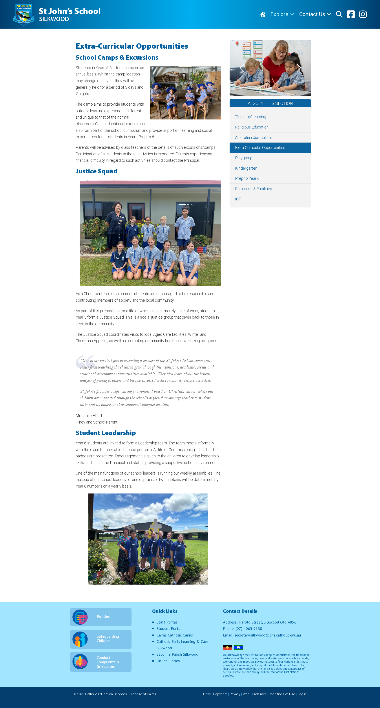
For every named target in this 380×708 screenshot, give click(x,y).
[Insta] (363, 14)
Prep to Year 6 (247, 178)
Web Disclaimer (254, 694)
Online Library (168, 660)
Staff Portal (167, 622)
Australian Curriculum (253, 137)
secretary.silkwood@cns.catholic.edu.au (267, 635)
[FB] (351, 14)
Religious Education (252, 127)
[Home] (262, 14)
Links (207, 694)
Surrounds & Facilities (253, 188)
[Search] (339, 14)
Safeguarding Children (108, 638)
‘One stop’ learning (250, 116)
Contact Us (312, 14)
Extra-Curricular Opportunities (260, 147)
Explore (279, 14)
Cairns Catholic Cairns (175, 635)
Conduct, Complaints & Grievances (108, 662)
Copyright (220, 694)
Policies (103, 616)
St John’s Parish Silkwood (177, 654)
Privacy (235, 694)
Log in (302, 694)
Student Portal (169, 628)
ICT (238, 199)
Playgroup (243, 158)
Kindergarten (246, 168)
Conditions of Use (282, 694)
